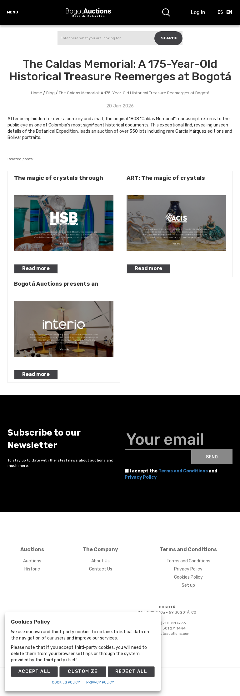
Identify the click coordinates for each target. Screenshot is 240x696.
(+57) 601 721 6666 (169, 623)
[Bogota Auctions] (88, 12)
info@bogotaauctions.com (167, 633)
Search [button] (169, 38)
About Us (100, 561)
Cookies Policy (188, 577)
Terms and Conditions (183, 471)
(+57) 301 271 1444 (169, 628)
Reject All (131, 671)
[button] (166, 12)
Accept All (34, 671)
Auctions (32, 561)
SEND (212, 457)
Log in (198, 12)
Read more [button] (36, 268)
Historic (32, 569)
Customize (83, 671)
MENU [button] (12, 12)
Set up (188, 585)
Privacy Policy (141, 477)
